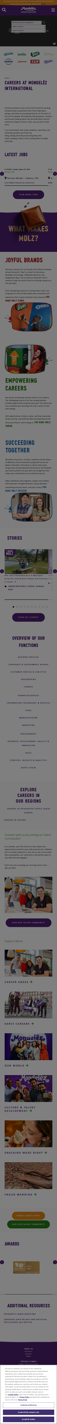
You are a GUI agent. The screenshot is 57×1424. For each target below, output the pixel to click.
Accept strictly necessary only (28, 1412)
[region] (28, 1394)
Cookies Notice (13, 1395)
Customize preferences (28, 1405)
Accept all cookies (28, 1419)
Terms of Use (22, 1400)
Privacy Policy (24, 1397)
